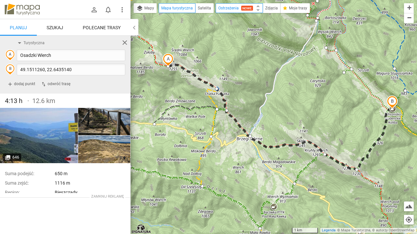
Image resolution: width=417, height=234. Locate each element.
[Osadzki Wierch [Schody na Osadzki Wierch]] (104, 122)
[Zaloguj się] (94, 10)
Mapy (148, 8)
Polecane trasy (102, 27)
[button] (168, 59)
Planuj (18, 27)
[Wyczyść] (125, 42)
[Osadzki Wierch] (39, 135)
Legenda (329, 230)
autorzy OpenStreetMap (395, 230)
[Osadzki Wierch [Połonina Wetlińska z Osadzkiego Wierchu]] (104, 149)
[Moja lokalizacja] (409, 220)
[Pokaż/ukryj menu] (122, 10)
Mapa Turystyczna (355, 230)
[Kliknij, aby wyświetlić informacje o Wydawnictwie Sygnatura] (141, 228)
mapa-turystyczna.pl (22, 9)
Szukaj (55, 27)
